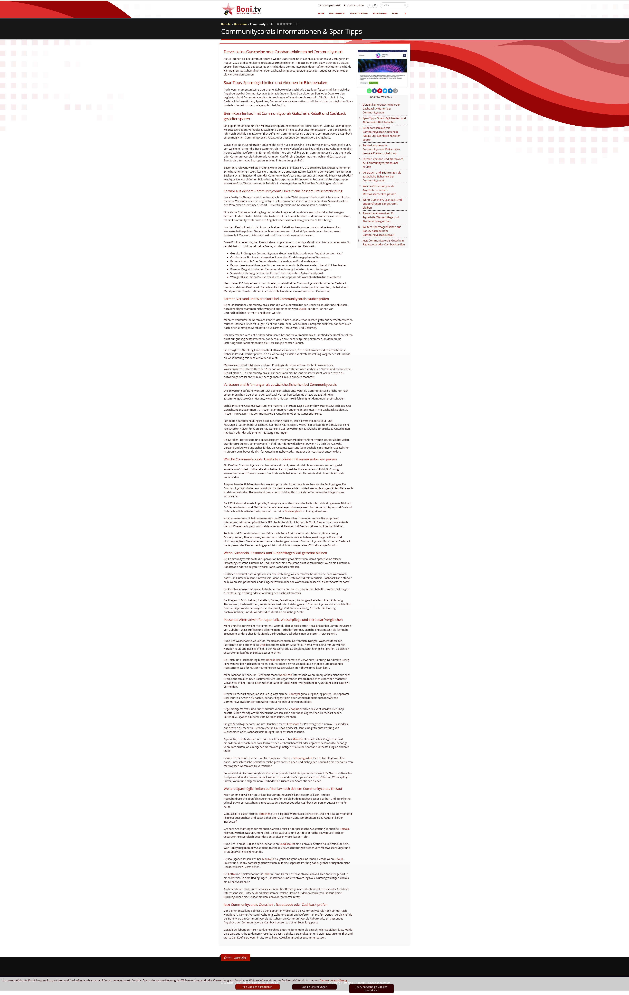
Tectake (345, 829)
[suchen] (405, 5)
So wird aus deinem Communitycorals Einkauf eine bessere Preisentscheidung (381, 149)
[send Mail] (395, 91)
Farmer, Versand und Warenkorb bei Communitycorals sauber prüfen (383, 163)
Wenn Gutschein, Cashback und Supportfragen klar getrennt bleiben (382, 203)
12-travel (267, 859)
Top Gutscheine (358, 13)
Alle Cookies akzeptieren (257, 987)
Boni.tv (226, 24)
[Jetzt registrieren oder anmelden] (405, 13)
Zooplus (294, 709)
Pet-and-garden (302, 758)
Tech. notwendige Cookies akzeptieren (371, 988)
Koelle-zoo (285, 675)
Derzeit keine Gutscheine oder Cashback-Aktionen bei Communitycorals (381, 108)
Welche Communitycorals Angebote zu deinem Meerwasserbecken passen (379, 190)
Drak (263, 645)
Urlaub (338, 859)
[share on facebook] (374, 91)
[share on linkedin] (390, 91)
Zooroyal (294, 694)
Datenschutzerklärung (333, 980)
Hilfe (394, 13)
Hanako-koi (273, 660)
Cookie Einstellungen (314, 987)
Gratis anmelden (235, 957)
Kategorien (379, 13)
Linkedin (374, 5)
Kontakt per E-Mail (330, 5)
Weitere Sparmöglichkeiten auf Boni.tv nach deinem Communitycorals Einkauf (382, 231)
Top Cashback (336, 13)
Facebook (369, 5)
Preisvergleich (293, 511)
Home (321, 13)
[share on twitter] (385, 91)
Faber (267, 874)
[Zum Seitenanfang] (623, 991)
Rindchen (265, 814)
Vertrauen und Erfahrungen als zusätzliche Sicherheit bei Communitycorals (382, 176)
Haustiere (240, 24)
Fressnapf (293, 724)
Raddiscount (287, 844)
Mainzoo (298, 739)
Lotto (231, 874)
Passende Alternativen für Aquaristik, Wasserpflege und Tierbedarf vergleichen (381, 217)
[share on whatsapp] (369, 91)
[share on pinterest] (379, 91)
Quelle (302, 309)
